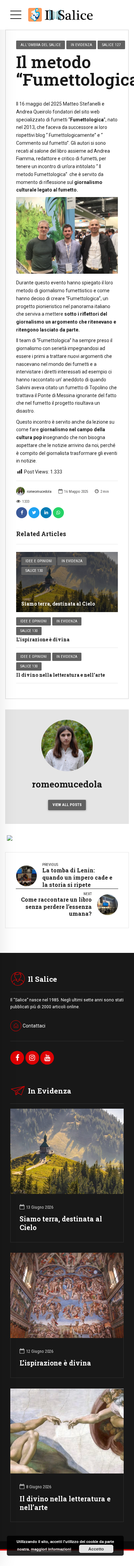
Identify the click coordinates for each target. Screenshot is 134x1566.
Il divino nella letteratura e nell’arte (60, 675)
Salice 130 (34, 570)
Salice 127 (111, 44)
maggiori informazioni (51, 1549)
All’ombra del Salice (41, 44)
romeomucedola (39, 491)
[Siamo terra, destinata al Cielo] (67, 582)
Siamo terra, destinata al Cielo (58, 603)
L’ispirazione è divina (42, 639)
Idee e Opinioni (38, 561)
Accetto (96, 1549)
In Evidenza (72, 561)
